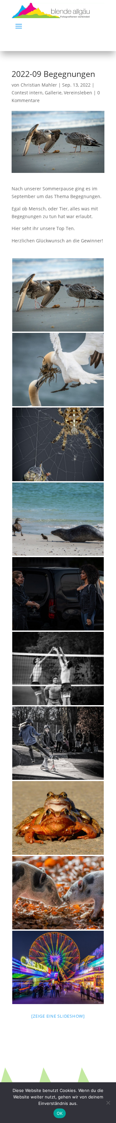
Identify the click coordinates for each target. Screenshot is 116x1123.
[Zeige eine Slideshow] (58, 1016)
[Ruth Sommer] (58, 668)
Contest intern (27, 93)
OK (60, 1113)
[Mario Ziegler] (58, 817)
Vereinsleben (78, 93)
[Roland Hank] (58, 892)
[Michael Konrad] (58, 295)
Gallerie (53, 93)
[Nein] (108, 1102)
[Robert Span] (58, 593)
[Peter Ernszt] (58, 369)
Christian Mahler (39, 85)
